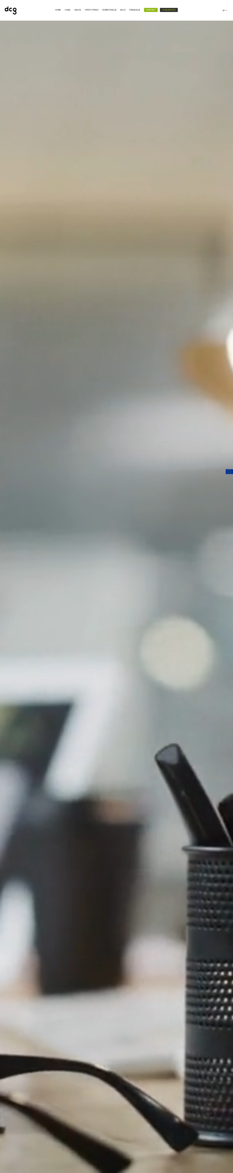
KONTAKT (150, 10)
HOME (58, 10)
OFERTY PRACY (92, 10)
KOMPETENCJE (109, 10)
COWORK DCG (168, 10)
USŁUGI (77, 10)
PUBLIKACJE (134, 10)
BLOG (122, 10)
